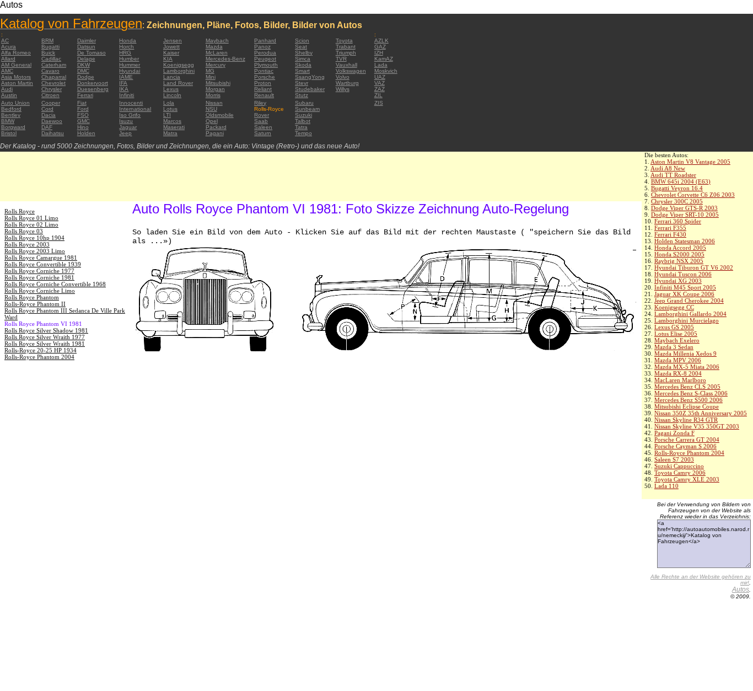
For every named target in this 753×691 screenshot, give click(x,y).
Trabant (346, 47)
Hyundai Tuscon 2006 (683, 274)
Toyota (344, 41)
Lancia (171, 77)
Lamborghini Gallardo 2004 (690, 313)
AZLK (381, 41)
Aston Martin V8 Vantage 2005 (690, 161)
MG (210, 71)
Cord (47, 109)
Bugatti (50, 47)
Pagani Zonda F (674, 433)
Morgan (215, 89)
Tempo (303, 133)
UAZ (379, 77)
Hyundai (129, 71)
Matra (170, 133)
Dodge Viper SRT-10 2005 (685, 214)
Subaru (304, 103)
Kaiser (171, 53)
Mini (211, 77)
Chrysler (51, 89)
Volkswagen (351, 71)
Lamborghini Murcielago (686, 320)
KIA (168, 59)
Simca (302, 59)
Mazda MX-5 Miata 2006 (686, 366)
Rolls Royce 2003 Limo (34, 251)
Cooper (50, 103)
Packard (216, 127)
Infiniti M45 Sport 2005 (685, 287)
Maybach (217, 41)
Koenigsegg (178, 65)
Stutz (301, 95)
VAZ (379, 83)
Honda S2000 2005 (679, 254)
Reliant (263, 89)
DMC (83, 71)
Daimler (86, 41)
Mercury (215, 65)
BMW (7, 121)
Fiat (82, 103)
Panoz (262, 47)
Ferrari (85, 95)
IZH (378, 53)
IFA (123, 83)
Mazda (214, 47)
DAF (46, 127)
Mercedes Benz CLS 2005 (687, 386)
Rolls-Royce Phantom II (35, 304)
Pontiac (263, 71)
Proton (262, 83)
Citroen (50, 95)
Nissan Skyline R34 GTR (686, 419)
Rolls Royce (19, 211)
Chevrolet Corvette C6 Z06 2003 (693, 194)
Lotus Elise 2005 (675, 333)
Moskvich (385, 71)
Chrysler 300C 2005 (677, 201)
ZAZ (379, 89)
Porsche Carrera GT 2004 (686, 439)
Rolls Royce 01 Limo (31, 218)
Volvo (342, 77)
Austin (9, 95)
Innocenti (131, 103)
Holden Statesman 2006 (684, 241)
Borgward (13, 127)
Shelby (304, 53)
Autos (740, 589)
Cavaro (50, 71)
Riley (260, 103)
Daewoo (51, 121)
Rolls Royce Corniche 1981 (39, 277)
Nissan (214, 103)
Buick (48, 53)
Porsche (264, 77)
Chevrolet (53, 83)
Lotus (170, 109)
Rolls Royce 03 (23, 231)
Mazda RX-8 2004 (678, 373)
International (135, 109)
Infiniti (126, 95)
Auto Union (15, 103)
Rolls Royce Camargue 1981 (40, 257)
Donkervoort (92, 83)
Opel (212, 121)
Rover (261, 115)
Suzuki (303, 115)
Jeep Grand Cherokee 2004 (689, 300)
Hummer (129, 65)
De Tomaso (91, 53)
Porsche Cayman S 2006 (685, 446)
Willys (342, 89)
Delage (86, 59)
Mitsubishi (218, 83)
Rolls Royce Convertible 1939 (42, 264)
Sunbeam (307, 109)
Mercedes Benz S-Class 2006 (691, 393)
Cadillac (51, 59)
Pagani (215, 133)
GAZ (380, 47)
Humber (129, 59)
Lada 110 (666, 486)
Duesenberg (93, 89)
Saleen (263, 127)
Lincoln (172, 95)
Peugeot (265, 59)
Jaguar (128, 127)
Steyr (301, 83)
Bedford (11, 109)
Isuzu (126, 121)
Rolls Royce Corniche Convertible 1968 (55, 284)
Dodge (85, 77)
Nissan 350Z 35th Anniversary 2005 (700, 413)
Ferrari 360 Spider (677, 221)
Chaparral (53, 77)
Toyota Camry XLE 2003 (686, 479)
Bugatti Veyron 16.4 (677, 188)
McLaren (217, 53)
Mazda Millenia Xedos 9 (685, 353)
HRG (125, 53)
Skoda (303, 65)
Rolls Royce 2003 (27, 244)
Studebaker (310, 89)
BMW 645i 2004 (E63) (681, 181)
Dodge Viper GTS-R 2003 (684, 208)
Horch (126, 47)
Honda (127, 41)
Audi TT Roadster (673, 175)
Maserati (174, 127)
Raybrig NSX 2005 (678, 261)
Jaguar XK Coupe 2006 (684, 294)
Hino (83, 127)
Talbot (302, 121)
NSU (211, 109)
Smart (302, 71)
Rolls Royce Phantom (31, 297)
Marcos (172, 121)
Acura (8, 47)
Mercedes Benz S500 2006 (688, 400)
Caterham (53, 65)
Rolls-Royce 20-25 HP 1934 (40, 350)
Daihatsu (52, 133)
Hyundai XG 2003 (678, 280)
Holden (86, 133)
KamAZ (383, 59)
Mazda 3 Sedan (673, 347)
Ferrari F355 (670, 227)
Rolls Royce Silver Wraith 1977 (44, 337)
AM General (16, 65)
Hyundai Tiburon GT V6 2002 (693, 267)
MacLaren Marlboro (680, 380)
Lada (381, 65)
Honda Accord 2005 (680, 247)
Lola (168, 103)
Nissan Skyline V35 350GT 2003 (696, 426)
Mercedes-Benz (225, 59)
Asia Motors (16, 77)
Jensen (172, 41)
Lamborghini (179, 71)
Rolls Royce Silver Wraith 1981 (44, 343)
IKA (123, 89)
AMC (7, 71)
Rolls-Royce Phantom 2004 (689, 452)
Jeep (125, 133)
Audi (7, 89)
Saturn (262, 133)
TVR (341, 59)
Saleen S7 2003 (674, 459)
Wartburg (347, 83)
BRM (47, 41)
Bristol (9, 133)
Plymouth (266, 65)
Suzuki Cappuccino (679, 466)
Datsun (86, 47)
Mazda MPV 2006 (677, 360)
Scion (302, 41)
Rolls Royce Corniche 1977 (39, 270)
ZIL (378, 95)
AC (5, 41)
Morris (213, 95)
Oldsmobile (220, 115)
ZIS (378, 103)
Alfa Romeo (16, 53)
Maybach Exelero (677, 340)
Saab (261, 121)
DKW (83, 65)
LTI (167, 115)
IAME (126, 77)
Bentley (10, 115)
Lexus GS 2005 (674, 327)
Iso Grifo (130, 115)
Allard (8, 59)
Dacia (48, 115)
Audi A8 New (667, 168)
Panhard (265, 41)
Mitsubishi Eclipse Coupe (686, 406)
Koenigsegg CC (674, 307)
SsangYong (310, 77)
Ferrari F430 (670, 234)
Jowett (171, 47)
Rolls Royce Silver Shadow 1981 (46, 330)
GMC (83, 121)
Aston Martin (17, 83)
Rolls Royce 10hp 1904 (34, 237)
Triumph (346, 53)
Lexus (171, 89)
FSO (83, 115)
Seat (301, 47)
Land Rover (178, 83)
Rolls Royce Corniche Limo (39, 290)
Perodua (265, 53)
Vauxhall (346, 65)
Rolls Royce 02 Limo (31, 224)
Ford (83, 109)
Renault (264, 95)
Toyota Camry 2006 (680, 472)
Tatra (301, 127)
